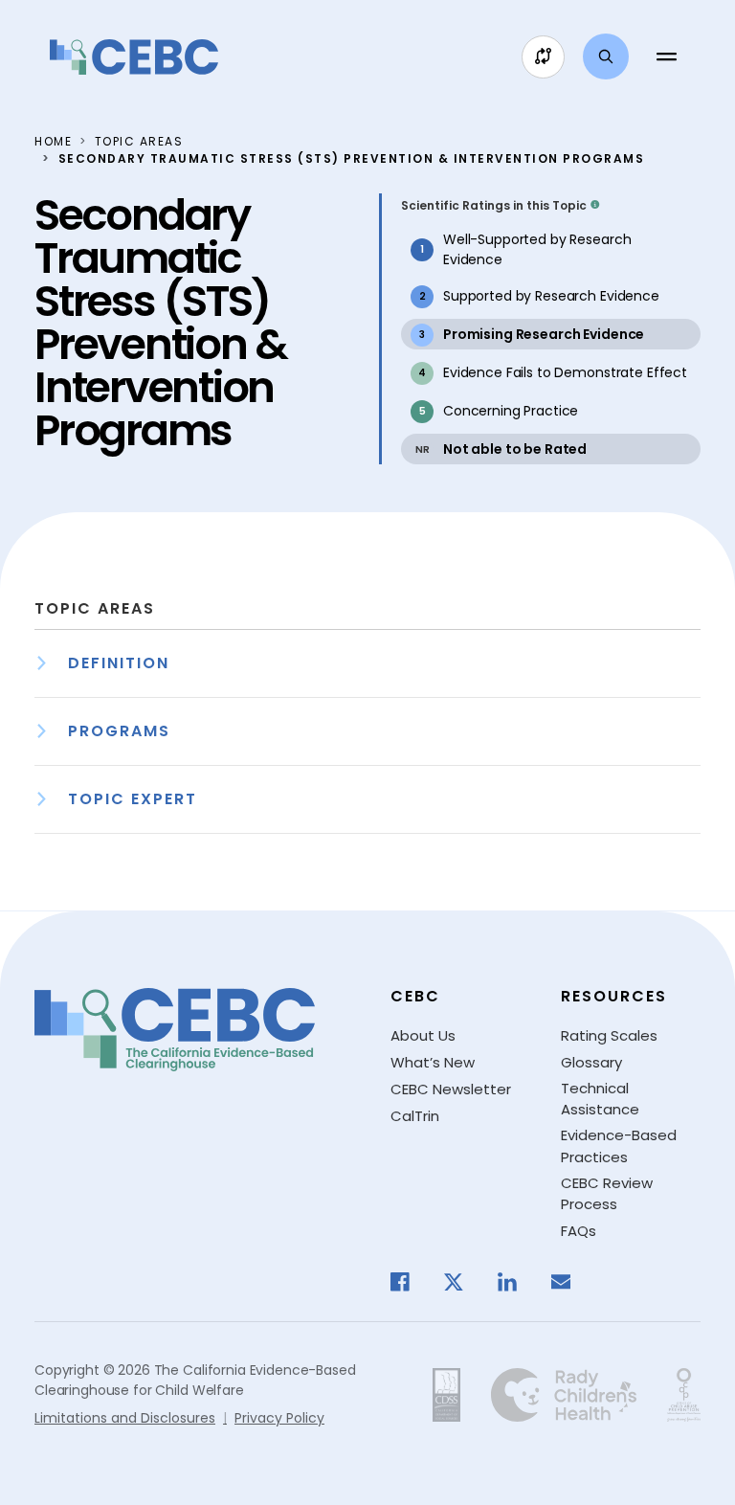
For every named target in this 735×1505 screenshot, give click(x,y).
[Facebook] (409, 1282)
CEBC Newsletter (450, 1089)
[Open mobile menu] (666, 56)
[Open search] (606, 56)
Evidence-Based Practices (619, 1146)
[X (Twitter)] (463, 1282)
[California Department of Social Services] (446, 1395)
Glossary (591, 1062)
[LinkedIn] (517, 1282)
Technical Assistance (600, 1099)
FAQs (578, 1231)
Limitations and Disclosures (124, 1417)
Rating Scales (609, 1035)
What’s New (432, 1062)
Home (53, 141)
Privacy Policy (279, 1417)
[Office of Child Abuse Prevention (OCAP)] (684, 1395)
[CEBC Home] (134, 57)
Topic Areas (139, 141)
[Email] (570, 1282)
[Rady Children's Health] (563, 1395)
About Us (423, 1035)
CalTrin (414, 1116)
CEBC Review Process (607, 1194)
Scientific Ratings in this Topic (494, 205)
